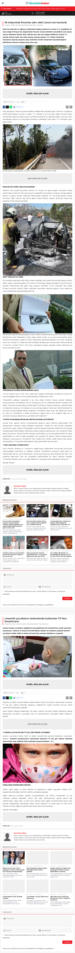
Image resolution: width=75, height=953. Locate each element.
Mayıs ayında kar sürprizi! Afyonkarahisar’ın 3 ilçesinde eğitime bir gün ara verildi (37, 554)
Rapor (17, 479)
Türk (21, 479)
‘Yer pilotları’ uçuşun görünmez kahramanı (37, 897)
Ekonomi (13, 624)
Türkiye (11, 519)
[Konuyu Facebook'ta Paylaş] (4, 107)
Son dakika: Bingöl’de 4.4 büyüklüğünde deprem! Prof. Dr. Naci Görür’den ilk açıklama (61, 554)
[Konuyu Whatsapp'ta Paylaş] (10, 107)
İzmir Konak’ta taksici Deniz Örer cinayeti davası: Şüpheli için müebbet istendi (36, 522)
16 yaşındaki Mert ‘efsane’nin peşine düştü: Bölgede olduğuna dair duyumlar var (60, 522)
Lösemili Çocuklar (14, 826)
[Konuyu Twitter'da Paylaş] (7, 107)
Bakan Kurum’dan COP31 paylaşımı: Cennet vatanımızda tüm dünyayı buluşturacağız (13, 869)
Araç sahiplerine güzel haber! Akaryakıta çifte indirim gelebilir (37, 869)
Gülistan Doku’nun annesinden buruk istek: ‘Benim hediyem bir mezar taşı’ (13, 554)
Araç (11, 479)
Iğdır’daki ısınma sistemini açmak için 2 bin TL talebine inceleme (60, 898)
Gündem (13, 25)
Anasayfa (7, 25)
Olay (14, 479)
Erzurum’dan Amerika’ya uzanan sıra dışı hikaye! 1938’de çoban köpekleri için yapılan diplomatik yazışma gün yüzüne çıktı (13, 524)
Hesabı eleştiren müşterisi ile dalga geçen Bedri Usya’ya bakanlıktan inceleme (60, 869)
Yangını (25, 479)
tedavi (21, 826)
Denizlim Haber (20, 486)
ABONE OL (19, 107)
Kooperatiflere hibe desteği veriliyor (12, 897)
